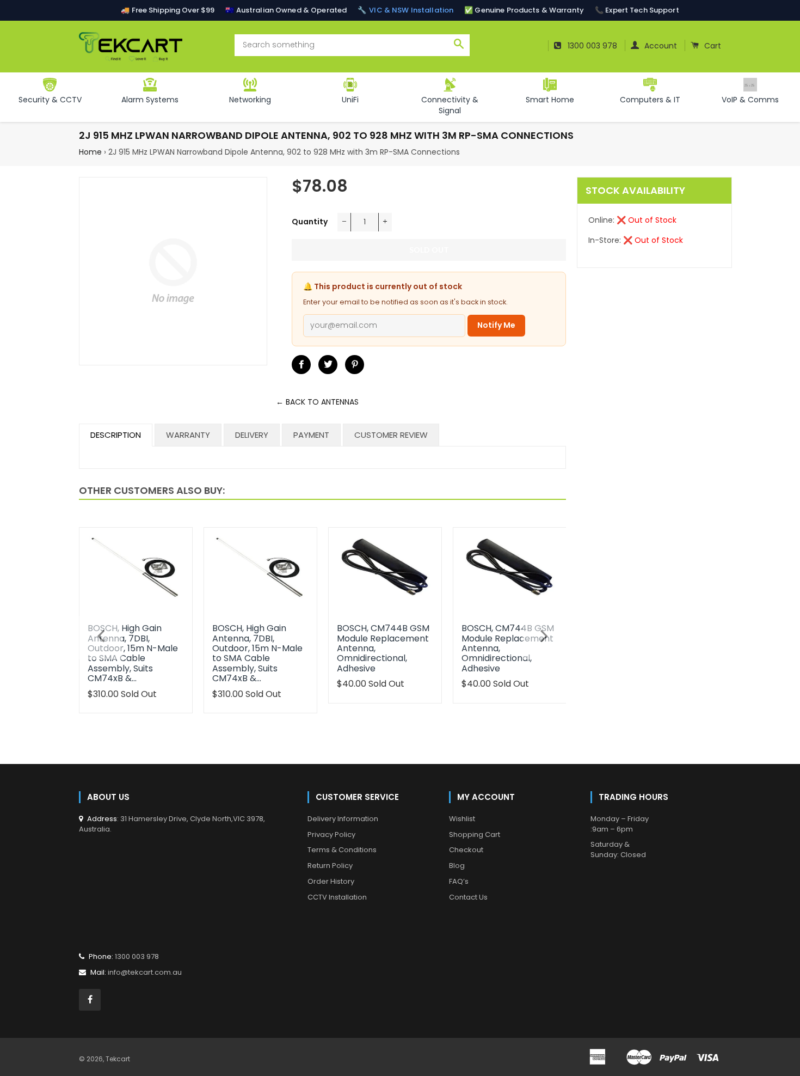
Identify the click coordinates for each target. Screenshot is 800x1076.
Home (90, 151)
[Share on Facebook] (301, 364)
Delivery (251, 435)
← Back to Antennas (317, 401)
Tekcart (118, 1058)
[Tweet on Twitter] (327, 364)
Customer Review (391, 435)
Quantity (310, 221)
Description (115, 435)
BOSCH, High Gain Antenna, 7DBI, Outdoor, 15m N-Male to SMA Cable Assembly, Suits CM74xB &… (133, 653)
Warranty (188, 435)
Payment (311, 435)
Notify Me (496, 325)
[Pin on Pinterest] (354, 364)
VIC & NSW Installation (411, 10)
